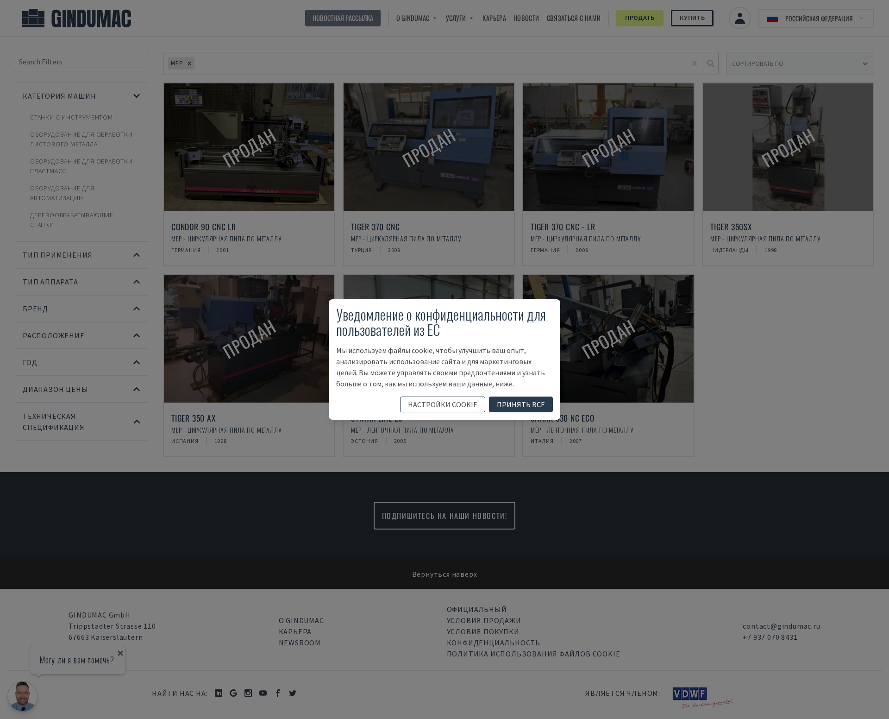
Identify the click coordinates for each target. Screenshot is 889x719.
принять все (521, 404)
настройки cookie (442, 404)
